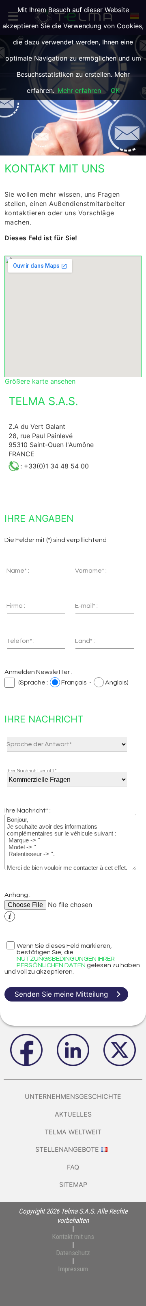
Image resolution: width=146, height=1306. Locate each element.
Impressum (73, 1269)
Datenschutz (73, 1253)
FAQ (73, 1167)
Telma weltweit (73, 1132)
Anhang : (17, 895)
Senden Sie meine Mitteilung (61, 994)
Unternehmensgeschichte (73, 1096)
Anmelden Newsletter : (38, 672)
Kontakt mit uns (73, 1237)
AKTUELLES (73, 1114)
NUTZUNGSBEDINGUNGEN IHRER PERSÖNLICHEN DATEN (66, 961)
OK (115, 90)
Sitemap (73, 1184)
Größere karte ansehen (40, 381)
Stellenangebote (67, 1149)
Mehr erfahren (79, 90)
